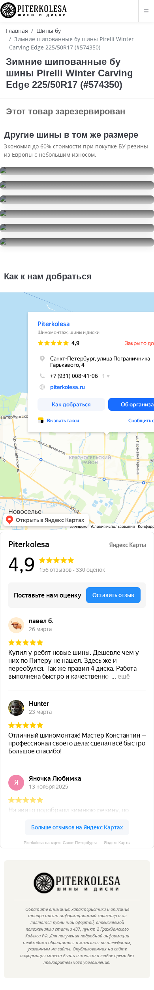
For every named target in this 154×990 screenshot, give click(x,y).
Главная (17, 30)
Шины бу (48, 30)
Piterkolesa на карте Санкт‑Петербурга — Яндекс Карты (77, 842)
